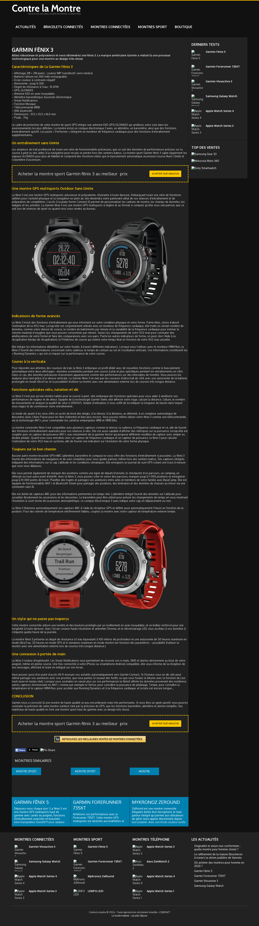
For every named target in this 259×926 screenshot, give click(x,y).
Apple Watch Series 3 (219, 125)
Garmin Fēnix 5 (31, 802)
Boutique (183, 27)
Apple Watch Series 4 (220, 111)
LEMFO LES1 (95, 891)
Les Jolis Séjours (139, 915)
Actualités (26, 27)
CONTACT (164, 912)
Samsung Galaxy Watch (221, 96)
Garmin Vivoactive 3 (219, 81)
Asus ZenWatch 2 (158, 861)
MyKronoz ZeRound (156, 802)
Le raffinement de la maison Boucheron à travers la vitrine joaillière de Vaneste (218, 856)
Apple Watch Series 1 (160, 891)
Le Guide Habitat (120, 915)
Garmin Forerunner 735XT (97, 805)
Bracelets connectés (63, 27)
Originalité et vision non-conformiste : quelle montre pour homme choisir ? (217, 847)
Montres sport (152, 27)
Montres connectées (110, 27)
